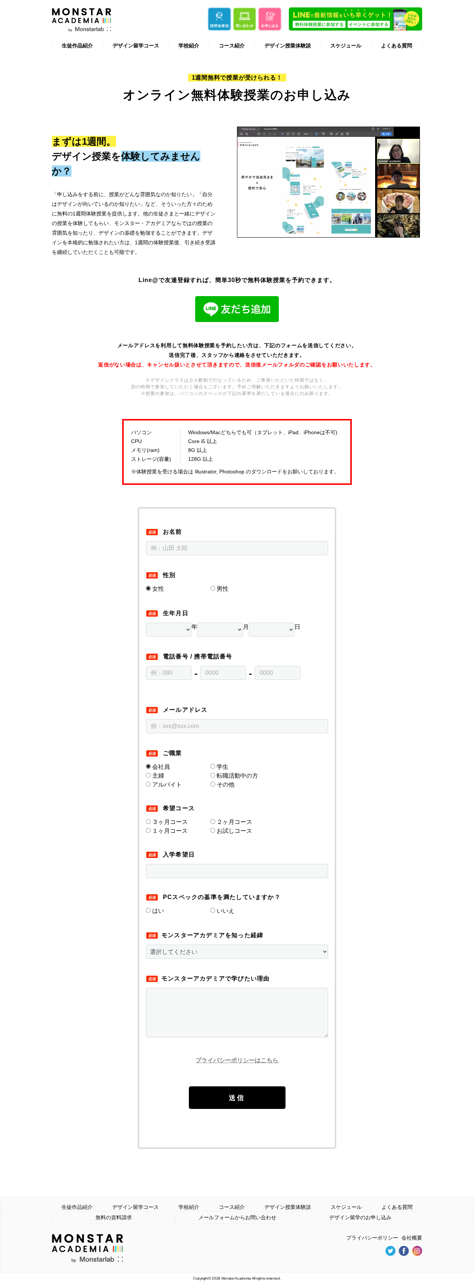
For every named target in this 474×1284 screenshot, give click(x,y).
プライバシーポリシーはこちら (237, 1060)
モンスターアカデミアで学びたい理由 (215, 978)
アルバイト (166, 784)
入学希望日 (179, 854)
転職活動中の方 (236, 775)
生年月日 (175, 613)
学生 (221, 767)
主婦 (157, 775)
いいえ (225, 911)
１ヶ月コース (169, 831)
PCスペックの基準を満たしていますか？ (222, 897)
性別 (169, 575)
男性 (222, 589)
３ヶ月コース (169, 822)
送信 (237, 1098)
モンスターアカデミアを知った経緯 (212, 935)
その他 (224, 784)
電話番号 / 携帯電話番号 (198, 656)
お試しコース (233, 831)
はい (158, 911)
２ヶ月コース (233, 822)
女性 (158, 589)
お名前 (172, 532)
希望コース (179, 808)
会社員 (160, 767)
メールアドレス (185, 710)
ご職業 (172, 753)
